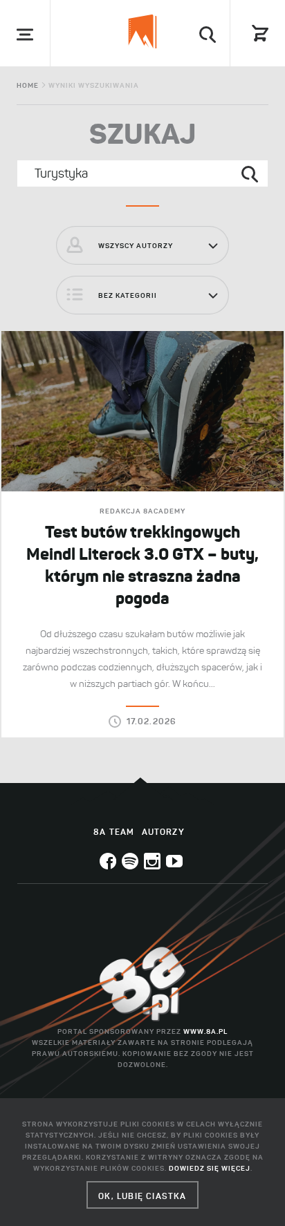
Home (28, 85)
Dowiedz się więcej (209, 1168)
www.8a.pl (205, 1031)
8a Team (113, 832)
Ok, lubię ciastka (142, 1196)
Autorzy (163, 832)
